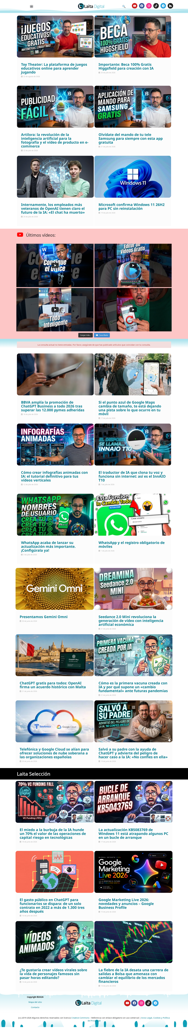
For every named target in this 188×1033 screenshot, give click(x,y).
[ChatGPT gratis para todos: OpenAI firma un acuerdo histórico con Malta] (55, 655)
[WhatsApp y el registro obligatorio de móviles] (132, 515)
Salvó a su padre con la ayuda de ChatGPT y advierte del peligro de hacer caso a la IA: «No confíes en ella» (133, 753)
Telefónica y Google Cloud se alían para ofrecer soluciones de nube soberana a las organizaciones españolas (54, 753)
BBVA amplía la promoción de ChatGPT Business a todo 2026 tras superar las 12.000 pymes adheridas (52, 406)
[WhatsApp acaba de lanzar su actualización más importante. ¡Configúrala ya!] (55, 515)
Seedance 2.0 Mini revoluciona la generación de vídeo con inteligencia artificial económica (131, 620)
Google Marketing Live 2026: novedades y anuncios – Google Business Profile (126, 903)
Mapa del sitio (35, 1002)
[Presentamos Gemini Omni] (55, 589)
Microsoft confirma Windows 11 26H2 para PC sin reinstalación (132, 206)
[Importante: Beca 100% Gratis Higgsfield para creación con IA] (132, 36)
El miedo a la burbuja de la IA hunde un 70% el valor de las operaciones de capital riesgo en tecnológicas (53, 833)
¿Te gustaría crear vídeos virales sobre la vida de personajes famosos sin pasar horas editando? (53, 974)
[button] (31, 6)
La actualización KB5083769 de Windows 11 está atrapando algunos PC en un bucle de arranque (133, 833)
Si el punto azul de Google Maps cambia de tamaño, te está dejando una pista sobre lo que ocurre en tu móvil (130, 408)
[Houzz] (170, 6)
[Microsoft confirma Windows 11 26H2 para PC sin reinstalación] (132, 177)
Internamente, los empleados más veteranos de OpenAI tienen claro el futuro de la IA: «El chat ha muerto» (53, 208)
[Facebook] (142, 6)
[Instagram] (149, 6)
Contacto (35, 1007)
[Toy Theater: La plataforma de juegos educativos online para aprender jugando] (55, 36)
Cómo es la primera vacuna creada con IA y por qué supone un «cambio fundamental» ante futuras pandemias (133, 687)
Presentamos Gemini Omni (44, 617)
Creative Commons (80, 1017)
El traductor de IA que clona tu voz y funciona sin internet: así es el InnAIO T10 (132, 476)
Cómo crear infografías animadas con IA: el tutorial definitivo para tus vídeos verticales (54, 476)
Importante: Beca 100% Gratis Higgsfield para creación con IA (126, 66)
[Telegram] (163, 6)
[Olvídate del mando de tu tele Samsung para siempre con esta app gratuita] (132, 107)
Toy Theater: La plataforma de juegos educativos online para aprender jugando (54, 68)
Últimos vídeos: (41, 235)
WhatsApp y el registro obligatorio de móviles (132, 544)
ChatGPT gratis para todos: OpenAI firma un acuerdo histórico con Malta (53, 685)
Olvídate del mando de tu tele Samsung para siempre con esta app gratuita (131, 138)
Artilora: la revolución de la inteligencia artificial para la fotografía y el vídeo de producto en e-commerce (54, 140)
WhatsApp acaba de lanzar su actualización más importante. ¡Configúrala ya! (48, 546)
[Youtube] (134, 6)
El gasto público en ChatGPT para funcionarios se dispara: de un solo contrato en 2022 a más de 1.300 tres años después (52, 905)
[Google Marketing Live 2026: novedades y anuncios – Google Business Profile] (133, 872)
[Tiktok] (156, 6)
